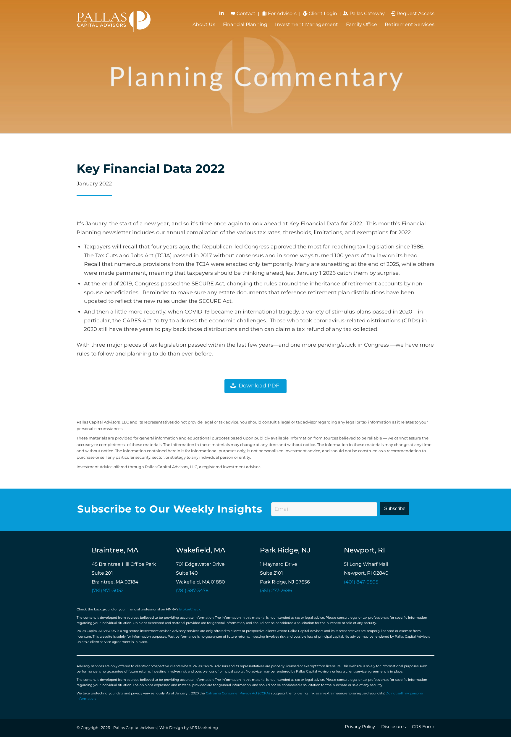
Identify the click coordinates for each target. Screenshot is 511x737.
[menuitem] (222, 14)
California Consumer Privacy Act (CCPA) (238, 693)
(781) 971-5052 (108, 590)
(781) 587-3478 (192, 590)
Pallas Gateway (367, 13)
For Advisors (282, 13)
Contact (246, 13)
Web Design (171, 728)
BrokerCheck (189, 609)
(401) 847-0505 (361, 582)
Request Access (415, 13)
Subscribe (394, 508)
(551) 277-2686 (276, 590)
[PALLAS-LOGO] (114, 20)
